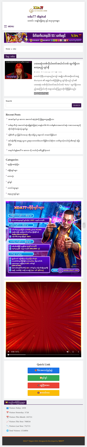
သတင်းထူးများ (13, 188)
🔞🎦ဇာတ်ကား (43, 393)
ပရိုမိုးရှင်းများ (12, 170)
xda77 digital (36, 16)
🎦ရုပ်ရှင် (43, 378)
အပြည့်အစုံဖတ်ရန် (40, 93)
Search (9, 101)
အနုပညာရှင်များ (11, 76)
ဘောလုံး (11, 176)
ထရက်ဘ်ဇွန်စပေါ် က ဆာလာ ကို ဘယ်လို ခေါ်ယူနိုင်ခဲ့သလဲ (29, 150)
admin (38, 72)
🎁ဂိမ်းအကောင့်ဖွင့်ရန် (43, 370)
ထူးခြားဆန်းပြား (13, 164)
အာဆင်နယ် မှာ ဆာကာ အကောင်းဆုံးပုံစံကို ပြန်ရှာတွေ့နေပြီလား (31, 119)
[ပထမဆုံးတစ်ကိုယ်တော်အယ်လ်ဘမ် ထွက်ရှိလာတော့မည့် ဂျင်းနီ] (18, 70)
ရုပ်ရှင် (10, 182)
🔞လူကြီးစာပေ (43, 385)
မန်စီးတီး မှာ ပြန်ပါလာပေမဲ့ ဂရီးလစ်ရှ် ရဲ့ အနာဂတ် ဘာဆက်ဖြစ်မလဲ (32, 135)
